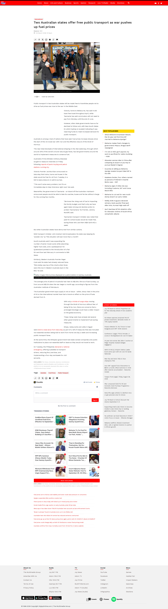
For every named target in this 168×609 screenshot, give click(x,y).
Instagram (104, 584)
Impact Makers (131, 580)
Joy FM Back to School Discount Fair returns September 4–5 (117, 402)
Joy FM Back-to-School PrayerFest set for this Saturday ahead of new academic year (118, 312)
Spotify (119, 599)
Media (112, 3)
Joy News (78, 572)
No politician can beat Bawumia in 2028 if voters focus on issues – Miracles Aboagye (119, 418)
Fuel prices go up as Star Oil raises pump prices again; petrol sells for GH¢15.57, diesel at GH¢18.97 (64, 519)
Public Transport (63, 373)
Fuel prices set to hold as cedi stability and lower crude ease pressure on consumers (60, 494)
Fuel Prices (52, 373)
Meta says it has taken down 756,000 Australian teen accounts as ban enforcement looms (62, 508)
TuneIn (94, 599)
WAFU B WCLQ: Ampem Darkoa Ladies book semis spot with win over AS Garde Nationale (118, 353)
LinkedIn (103, 588)
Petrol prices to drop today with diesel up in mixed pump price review (55, 501)
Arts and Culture (56, 3)
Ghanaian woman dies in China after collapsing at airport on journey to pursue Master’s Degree (118, 162)
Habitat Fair (130, 576)
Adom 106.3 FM (55, 576)
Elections (120, 3)
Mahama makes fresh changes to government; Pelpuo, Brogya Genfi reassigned (117, 145)
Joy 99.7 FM (53, 572)
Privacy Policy (28, 588)
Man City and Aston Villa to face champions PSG (115, 361)
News (46, 3)
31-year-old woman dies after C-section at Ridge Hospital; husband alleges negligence (119, 344)
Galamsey (129, 584)
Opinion (83, 3)
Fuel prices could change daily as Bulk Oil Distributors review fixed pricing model (59, 522)
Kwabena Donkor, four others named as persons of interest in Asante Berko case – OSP (118, 179)
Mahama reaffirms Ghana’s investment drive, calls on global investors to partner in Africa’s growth (118, 426)
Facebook (104, 576)
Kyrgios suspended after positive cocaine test (48, 498)
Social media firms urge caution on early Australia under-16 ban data (55, 505)
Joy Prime (78, 580)
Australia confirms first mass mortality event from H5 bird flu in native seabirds (59, 526)
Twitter (103, 580)
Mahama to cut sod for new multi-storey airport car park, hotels (118, 196)
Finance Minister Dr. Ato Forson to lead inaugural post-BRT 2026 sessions (117, 329)
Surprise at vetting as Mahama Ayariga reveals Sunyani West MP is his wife (118, 171)
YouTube (103, 572)
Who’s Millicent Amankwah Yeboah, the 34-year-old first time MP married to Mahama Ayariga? (118, 137)
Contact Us (27, 580)
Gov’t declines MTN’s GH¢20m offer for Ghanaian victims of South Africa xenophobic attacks (118, 211)
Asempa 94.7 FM (55, 584)
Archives (129, 588)
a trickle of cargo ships (79, 301)
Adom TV (78, 576)
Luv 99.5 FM (53, 588)
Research (91, 3)
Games (128, 572)
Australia (43, 373)
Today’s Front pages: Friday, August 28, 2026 (117, 379)
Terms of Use (28, 584)
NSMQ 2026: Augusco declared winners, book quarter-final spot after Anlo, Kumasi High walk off (117, 203)
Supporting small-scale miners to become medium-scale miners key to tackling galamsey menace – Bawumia (118, 410)
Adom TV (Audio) (81, 588)
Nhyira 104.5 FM (55, 592)
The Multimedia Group (32, 572)
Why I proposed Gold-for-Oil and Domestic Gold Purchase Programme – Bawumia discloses (117, 387)
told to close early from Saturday (50, 330)
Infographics (105, 592)
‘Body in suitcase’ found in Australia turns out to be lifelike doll (53, 512)
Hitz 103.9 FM (54, 580)
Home (39, 3)
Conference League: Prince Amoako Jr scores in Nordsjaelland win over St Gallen (118, 336)
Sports (76, 3)
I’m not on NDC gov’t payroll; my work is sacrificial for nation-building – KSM (118, 154)
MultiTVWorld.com (82, 584)
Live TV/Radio (103, 3)
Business (68, 3)
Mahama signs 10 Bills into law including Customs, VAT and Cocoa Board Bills (118, 188)
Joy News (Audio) (81, 592)
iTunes (106, 599)
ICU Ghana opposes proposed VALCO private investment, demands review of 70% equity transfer (117, 321)
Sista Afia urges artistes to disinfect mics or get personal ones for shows (118, 395)
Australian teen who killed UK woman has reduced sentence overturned (56, 515)
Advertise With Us (30, 576)
